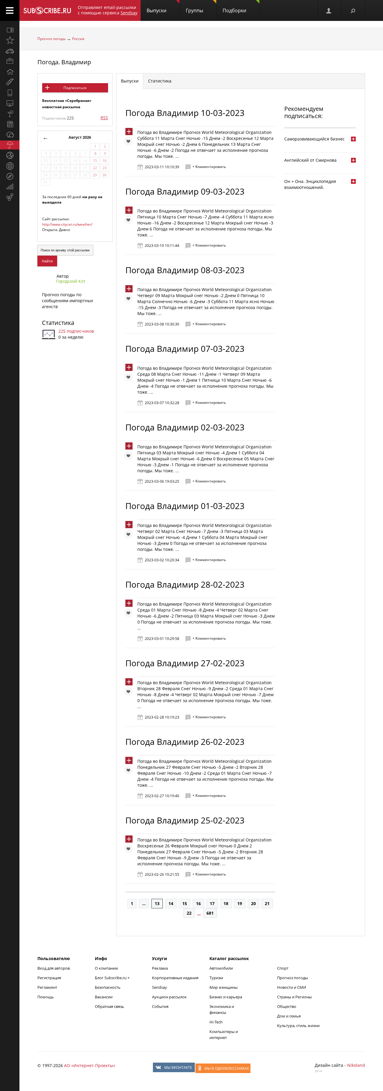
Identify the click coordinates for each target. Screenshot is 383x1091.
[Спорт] (9, 155)
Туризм (216, 977)
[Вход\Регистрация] (329, 10)
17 (212, 903)
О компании (106, 968)
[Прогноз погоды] (9, 144)
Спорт (282, 968)
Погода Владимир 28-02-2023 (184, 584)
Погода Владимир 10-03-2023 (184, 112)
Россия (78, 38)
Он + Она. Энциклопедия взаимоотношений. (310, 184)
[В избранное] (130, 143)
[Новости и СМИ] (9, 124)
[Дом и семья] (9, 71)
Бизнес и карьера (225, 997)
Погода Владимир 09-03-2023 (184, 191)
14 (170, 903)
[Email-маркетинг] (9, 197)
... (144, 903)
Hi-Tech (216, 1022)
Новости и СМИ (291, 987)
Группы (194, 10)
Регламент (47, 987)
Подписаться (74, 87)
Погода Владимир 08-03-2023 (184, 270)
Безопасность (108, 987)
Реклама (160, 968)
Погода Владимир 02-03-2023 (184, 427)
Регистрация (49, 977)
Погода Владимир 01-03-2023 (184, 505)
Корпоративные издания (175, 977)
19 (239, 903)
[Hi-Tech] (9, 92)
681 (210, 913)
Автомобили (221, 968)
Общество (286, 1006)
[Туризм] (9, 176)
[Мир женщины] (9, 82)
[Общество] (9, 134)
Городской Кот (71, 281)
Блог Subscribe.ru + (112, 977)
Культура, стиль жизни (298, 1025)
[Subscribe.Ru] (47, 10)
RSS (104, 117)
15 (184, 903)
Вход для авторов (53, 968)
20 (253, 903)
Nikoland (356, 1065)
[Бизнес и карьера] (9, 61)
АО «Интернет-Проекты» (89, 1065)
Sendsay (159, 987)
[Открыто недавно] (9, 40)
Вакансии (104, 997)
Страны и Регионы (294, 997)
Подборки (234, 10)
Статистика (58, 323)
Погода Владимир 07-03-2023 (184, 348)
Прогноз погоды (51, 38)
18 (226, 903)
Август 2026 (80, 137)
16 (198, 903)
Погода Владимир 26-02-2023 (184, 741)
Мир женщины (223, 987)
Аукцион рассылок (169, 997)
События (160, 1006)
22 (189, 913)
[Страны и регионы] (9, 165)
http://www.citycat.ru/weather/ (67, 224)
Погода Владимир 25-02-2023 (184, 820)
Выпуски (156, 10)
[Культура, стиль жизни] (9, 113)
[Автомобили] (9, 50)
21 (267, 903)
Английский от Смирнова (310, 160)
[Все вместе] (9, 29)
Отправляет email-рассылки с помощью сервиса (107, 10)
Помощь (45, 997)
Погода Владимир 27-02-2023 (184, 663)
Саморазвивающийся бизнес (314, 139)
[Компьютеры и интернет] (9, 103)
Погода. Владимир (64, 62)
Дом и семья (289, 1016)
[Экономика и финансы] (9, 186)
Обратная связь (109, 1006)
